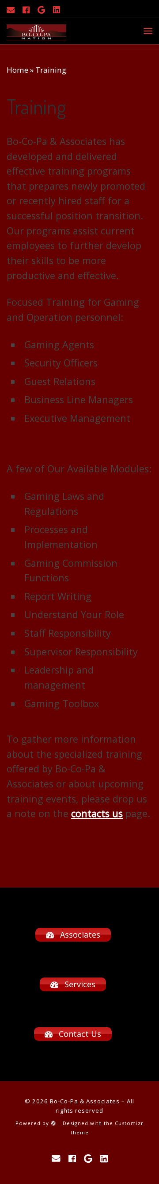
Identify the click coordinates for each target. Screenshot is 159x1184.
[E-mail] (11, 10)
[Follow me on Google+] (41, 10)
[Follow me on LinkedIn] (56, 10)
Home (17, 70)
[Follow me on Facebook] (26, 10)
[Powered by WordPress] (53, 1123)
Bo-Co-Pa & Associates (85, 1101)
